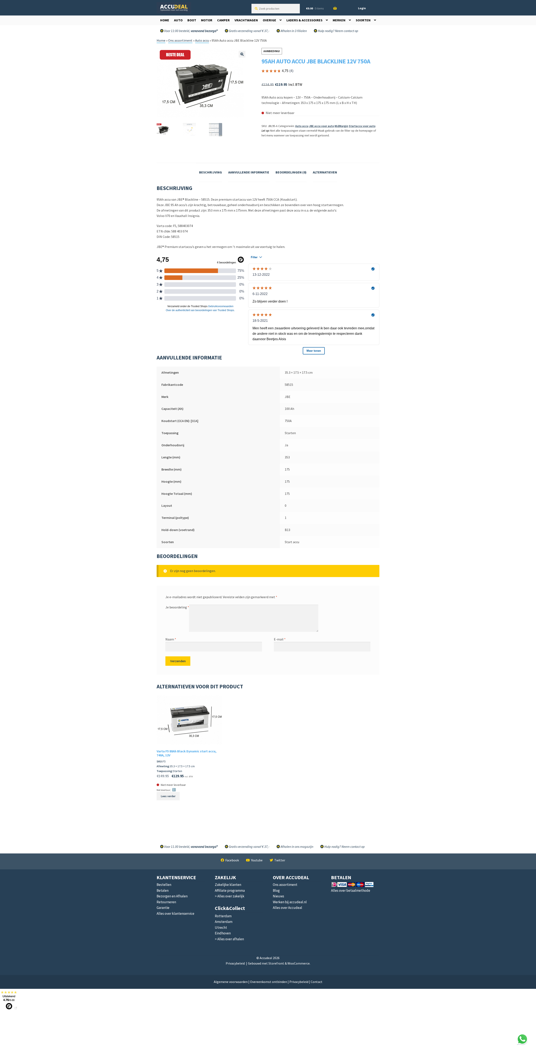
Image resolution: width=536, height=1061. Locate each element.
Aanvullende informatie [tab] (248, 172)
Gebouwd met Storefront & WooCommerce (279, 963)
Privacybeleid (235, 963)
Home (164, 20)
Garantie (163, 907)
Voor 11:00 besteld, (191, 31)
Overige (269, 20)
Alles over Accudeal (287, 907)
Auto (178, 20)
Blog (276, 890)
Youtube (257, 860)
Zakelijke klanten (228, 884)
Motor (206, 20)
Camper (223, 20)
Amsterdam (223, 921)
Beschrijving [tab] (210, 172)
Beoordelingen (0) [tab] (291, 172)
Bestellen (164, 884)
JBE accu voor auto (321, 126)
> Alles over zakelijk (229, 896)
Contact (316, 982)
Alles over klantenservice (175, 913)
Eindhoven (223, 933)
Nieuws (278, 896)
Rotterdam (223, 916)
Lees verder (168, 796)
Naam (170, 639)
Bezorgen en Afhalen (172, 896)
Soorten (363, 20)
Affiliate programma (230, 890)
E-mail (280, 639)
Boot (191, 20)
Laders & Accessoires (304, 20)
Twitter (279, 860)
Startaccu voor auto (362, 126)
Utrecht (221, 927)
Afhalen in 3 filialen (293, 31)
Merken (339, 20)
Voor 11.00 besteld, (191, 846)
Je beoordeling (177, 607)
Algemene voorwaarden (231, 982)
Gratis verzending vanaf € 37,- (248, 31)
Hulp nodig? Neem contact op (337, 31)
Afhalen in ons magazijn (296, 846)
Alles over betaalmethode (350, 890)
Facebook (232, 860)
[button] (242, 54)
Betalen (163, 890)
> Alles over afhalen (229, 939)
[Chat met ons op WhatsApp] (522, 1039)
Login (362, 8)
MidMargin (341, 126)
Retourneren (166, 902)
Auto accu (202, 40)
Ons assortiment (180, 40)
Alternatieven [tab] (325, 172)
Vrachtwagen (246, 20)
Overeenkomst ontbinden (268, 982)
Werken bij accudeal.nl (290, 902)
